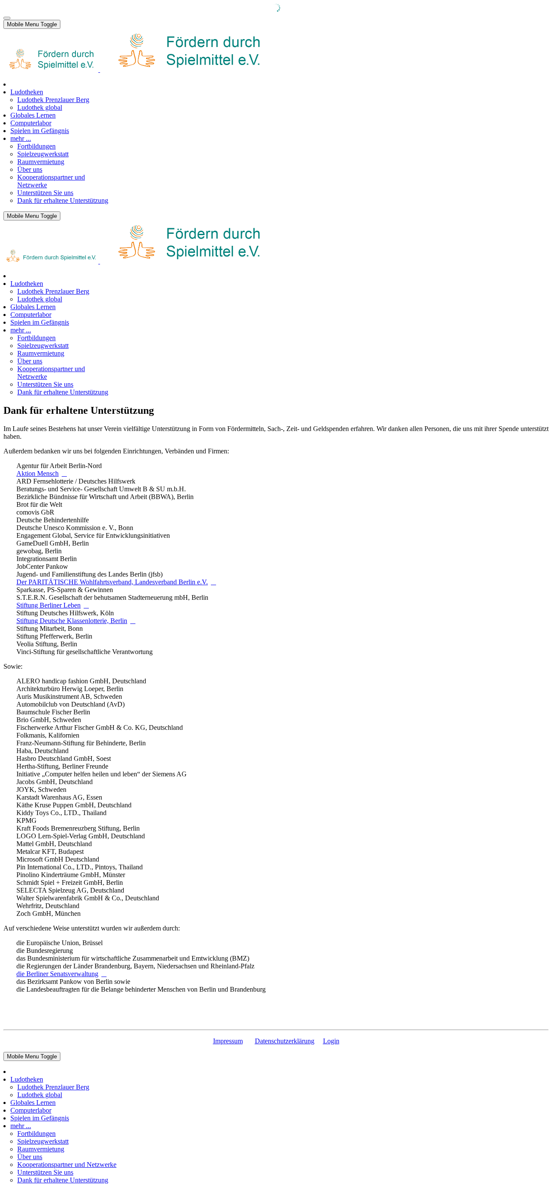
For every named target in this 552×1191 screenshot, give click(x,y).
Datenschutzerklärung (284, 1041)
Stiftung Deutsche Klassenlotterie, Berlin (71, 620)
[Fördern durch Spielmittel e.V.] (135, 69)
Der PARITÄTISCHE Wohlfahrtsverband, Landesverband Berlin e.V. (112, 582)
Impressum (228, 1041)
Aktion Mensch (37, 473)
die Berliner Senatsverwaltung (57, 973)
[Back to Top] (6, 18)
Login (331, 1041)
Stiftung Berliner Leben (48, 605)
